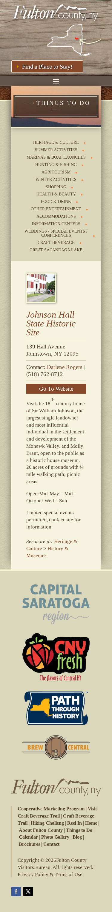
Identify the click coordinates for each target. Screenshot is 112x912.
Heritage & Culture (56, 142)
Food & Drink (56, 201)
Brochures (29, 844)
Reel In (74, 823)
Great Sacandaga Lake (56, 250)
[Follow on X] (28, 891)
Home (91, 823)
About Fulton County (41, 830)
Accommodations (56, 216)
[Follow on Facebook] (16, 891)
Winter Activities (56, 179)
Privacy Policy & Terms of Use (50, 874)
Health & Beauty (56, 194)
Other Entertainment (56, 209)
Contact (51, 844)
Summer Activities (56, 150)
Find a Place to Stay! (47, 66)
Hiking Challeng (47, 823)
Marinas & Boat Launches (56, 157)
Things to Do (79, 830)
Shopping (56, 187)
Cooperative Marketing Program (51, 808)
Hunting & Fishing (56, 164)
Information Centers (56, 224)
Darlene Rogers (64, 367)
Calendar (28, 837)
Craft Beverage (56, 242)
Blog (77, 837)
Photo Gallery (55, 837)
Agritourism (56, 172)
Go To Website (56, 389)
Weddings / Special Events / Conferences (56, 233)
